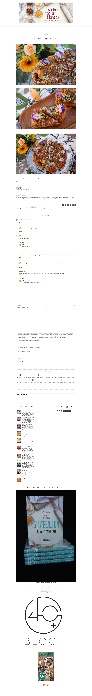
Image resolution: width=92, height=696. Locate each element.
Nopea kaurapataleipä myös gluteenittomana (27, 425)
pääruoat (45, 382)
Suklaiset (18, 374)
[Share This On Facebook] (63, 204)
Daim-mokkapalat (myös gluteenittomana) (26, 447)
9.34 (30, 219)
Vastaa (20, 222)
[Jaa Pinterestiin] (36, 207)
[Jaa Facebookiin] (35, 207)
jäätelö (73, 377)
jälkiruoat (68, 377)
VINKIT (22, 374)
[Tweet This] (66, 204)
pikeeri (38, 382)
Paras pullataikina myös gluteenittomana (26, 411)
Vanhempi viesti (73, 305)
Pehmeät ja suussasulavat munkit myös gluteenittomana (28, 418)
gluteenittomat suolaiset (35, 377)
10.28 (29, 244)
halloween (42, 377)
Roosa (20, 235)
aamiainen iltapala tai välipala (29, 374)
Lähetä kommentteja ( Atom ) (23, 307)
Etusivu (45, 305)
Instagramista (20, 358)
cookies (36, 374)
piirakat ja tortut (33, 382)
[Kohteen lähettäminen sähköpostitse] (31, 207)
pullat (41, 382)
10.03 (22, 235)
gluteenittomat (22, 208)
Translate (49, 592)
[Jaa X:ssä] (34, 207)
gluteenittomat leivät (19, 377)
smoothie (65, 382)
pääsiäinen (49, 382)
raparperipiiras (48, 208)
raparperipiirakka (43, 208)
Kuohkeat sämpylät (25, 431)
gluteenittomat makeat (27, 377)
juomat (56, 377)
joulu (53, 377)
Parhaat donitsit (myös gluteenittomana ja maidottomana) (28, 478)
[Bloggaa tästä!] (32, 207)
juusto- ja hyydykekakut (62, 377)
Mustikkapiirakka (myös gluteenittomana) (26, 470)
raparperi (38, 208)
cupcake (40, 374)
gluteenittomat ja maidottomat (30, 208)
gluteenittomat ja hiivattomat (60, 374)
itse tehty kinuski (48, 377)
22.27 (29, 262)
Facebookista (20, 359)
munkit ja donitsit (19, 382)
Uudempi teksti (18, 305)
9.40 (24, 271)
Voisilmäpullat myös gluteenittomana (25, 455)
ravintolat (54, 382)
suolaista (70, 382)
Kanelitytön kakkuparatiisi (24, 219)
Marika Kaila (24, 227)
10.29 (29, 227)
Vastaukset (22, 224)
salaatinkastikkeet (60, 382)
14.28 (29, 280)
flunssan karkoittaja (46, 374)
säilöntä (74, 382)
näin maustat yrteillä (26, 382)
